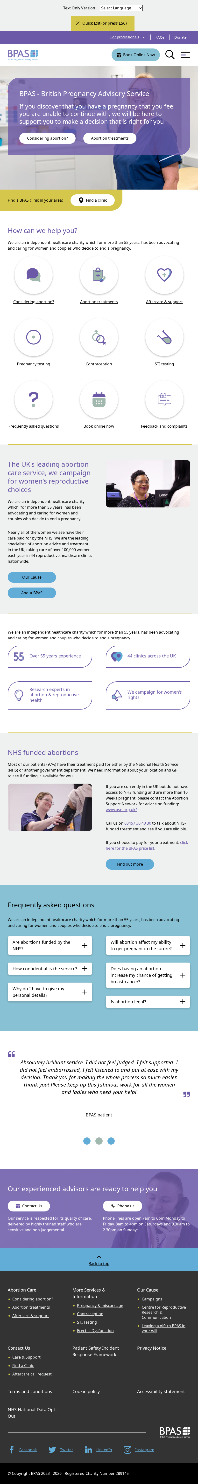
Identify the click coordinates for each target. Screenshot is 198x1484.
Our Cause (147, 1290)
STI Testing (87, 1322)
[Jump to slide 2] (99, 1141)
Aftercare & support (164, 301)
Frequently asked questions (33, 426)
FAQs (160, 37)
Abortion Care (22, 1290)
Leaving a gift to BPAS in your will (163, 1328)
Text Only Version (79, 8)
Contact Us (19, 1348)
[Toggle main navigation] (185, 55)
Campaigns (152, 1299)
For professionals (124, 37)
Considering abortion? (33, 301)
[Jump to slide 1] (87, 1141)
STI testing (164, 364)
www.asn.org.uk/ (121, 809)
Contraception (99, 364)
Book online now (99, 426)
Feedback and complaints (164, 426)
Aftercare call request (32, 1374)
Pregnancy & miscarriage (100, 1305)
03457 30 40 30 (137, 823)
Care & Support (26, 1357)
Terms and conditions (30, 1391)
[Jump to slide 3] (111, 1141)
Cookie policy (86, 1391)
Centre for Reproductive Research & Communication (164, 1312)
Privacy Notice (151, 1348)
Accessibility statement (161, 1391)
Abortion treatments (99, 301)
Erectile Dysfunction (95, 1330)
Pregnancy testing (33, 364)
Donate (180, 37)
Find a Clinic (23, 1365)
